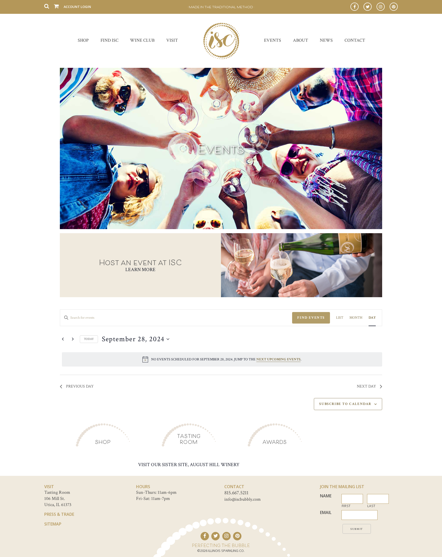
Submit (356, 529)
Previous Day (80, 386)
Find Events (311, 317)
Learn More (140, 269)
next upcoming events (278, 359)
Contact (355, 40)
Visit (172, 40)
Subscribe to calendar (345, 404)
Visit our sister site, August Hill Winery (188, 465)
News (326, 40)
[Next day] (73, 339)
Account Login (77, 6)
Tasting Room (189, 439)
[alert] (222, 359)
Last (371, 506)
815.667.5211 (236, 492)
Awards (274, 442)
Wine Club (142, 40)
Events (272, 40)
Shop (83, 40)
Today (89, 339)
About (300, 40)
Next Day (366, 386)
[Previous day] (63, 339)
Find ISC (109, 40)
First (346, 506)
